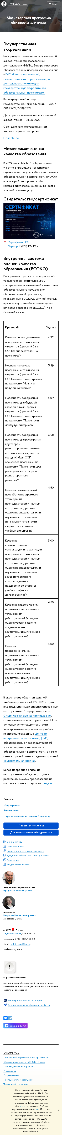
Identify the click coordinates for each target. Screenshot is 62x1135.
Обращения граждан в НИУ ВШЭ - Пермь (24, 1061)
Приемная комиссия (31, 825)
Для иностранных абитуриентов (31, 832)
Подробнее (11, 138)
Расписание (13, 860)
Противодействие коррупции (18, 1066)
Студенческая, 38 (12, 933)
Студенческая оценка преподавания (27, 715)
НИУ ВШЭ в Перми (18, 3)
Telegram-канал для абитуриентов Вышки (29, 1005)
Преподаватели (15, 846)
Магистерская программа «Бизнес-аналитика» (29, 20)
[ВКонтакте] (5, 1018)
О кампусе (11, 1052)
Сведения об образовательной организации (25, 1057)
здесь (22, 1106)
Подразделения (11, 1075)
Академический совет (18, 864)
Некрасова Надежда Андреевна (19, 915)
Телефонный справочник (15, 1084)
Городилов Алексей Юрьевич (17, 890)
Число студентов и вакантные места (25, 850)
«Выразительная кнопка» (19, 761)
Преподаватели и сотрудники (18, 1079)
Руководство (9, 1070)
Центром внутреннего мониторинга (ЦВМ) (25, 736)
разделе (47, 783)
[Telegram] (10, 1018)
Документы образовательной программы (28, 855)
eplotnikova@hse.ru (20, 944)
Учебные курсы (14, 841)
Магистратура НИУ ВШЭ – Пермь (25, 1000)
